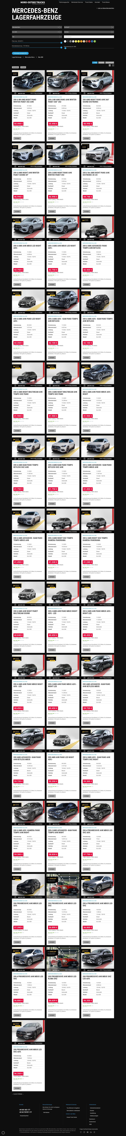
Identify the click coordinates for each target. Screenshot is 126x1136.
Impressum (92, 1119)
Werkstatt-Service (77, 2)
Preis (95, 62)
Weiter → (21, 1094)
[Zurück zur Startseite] (32, 3)
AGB (90, 1124)
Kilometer (101, 62)
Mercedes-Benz (30, 57)
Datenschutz (92, 1121)
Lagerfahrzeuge (16, 57)
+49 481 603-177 (24, 1110)
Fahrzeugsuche (64, 2)
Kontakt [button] (97, 2)
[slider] (61, 43)
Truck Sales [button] (89, 2)
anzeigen (17, 138)
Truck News (106, 2)
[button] (61, 27)
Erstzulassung (109, 62)
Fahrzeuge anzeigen (20, 53)
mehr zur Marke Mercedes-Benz (106, 8)
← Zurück (14, 1094)
